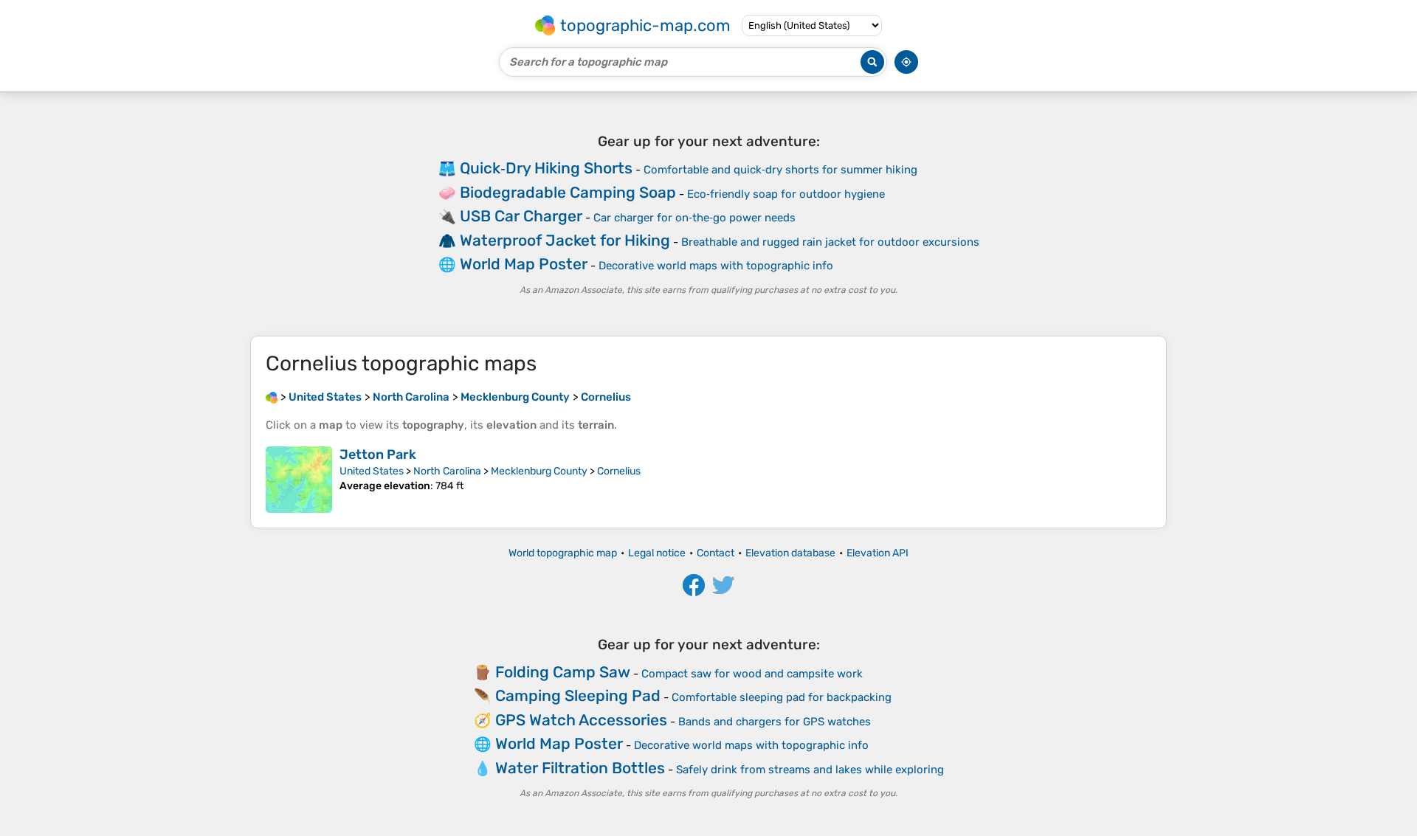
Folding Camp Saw (562, 672)
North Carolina (447, 471)
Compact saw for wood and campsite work (752, 673)
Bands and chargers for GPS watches (774, 721)
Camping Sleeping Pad (578, 695)
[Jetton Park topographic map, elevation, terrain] (299, 479)
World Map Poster (523, 264)
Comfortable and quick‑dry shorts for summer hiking (780, 169)
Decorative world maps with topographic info (716, 265)
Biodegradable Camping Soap (568, 192)
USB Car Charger (521, 216)
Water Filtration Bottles (580, 768)
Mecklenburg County (539, 471)
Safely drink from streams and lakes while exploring (810, 769)
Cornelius (619, 471)
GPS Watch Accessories (581, 720)
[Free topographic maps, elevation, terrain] (271, 397)
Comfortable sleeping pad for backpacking (782, 697)
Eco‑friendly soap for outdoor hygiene (786, 194)
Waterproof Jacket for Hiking (565, 240)
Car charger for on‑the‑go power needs (694, 217)
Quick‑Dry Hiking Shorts (546, 168)
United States (371, 471)
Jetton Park (377, 454)
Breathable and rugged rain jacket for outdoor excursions (830, 242)
